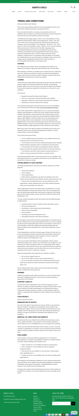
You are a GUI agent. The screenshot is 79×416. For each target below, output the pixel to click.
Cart (73, 11)
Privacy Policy (37, 407)
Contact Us (36, 400)
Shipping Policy (37, 409)
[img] (71, 7)
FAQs (34, 411)
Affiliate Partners (38, 403)
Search (35, 396)
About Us (36, 398)
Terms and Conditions (39, 405)
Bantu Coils (39, 7)
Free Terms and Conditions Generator (47, 107)
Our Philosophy (37, 401)
